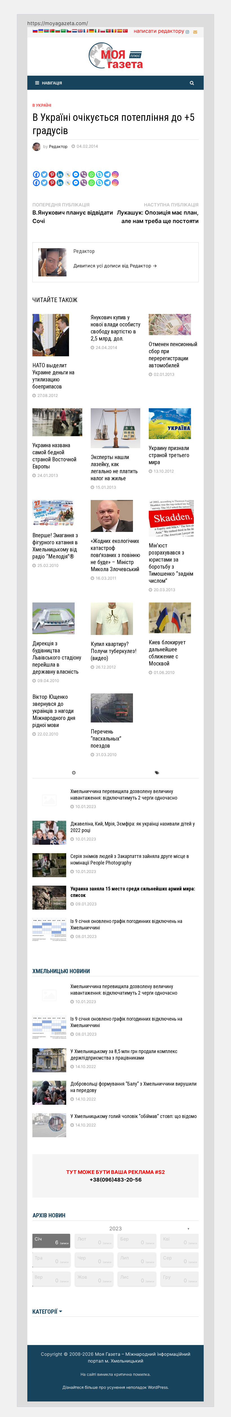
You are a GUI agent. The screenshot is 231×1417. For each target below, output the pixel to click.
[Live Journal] (68, 170)
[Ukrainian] (40, 31)
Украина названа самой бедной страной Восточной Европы (54, 456)
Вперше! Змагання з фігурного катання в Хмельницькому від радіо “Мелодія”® (55, 546)
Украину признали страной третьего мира (169, 455)
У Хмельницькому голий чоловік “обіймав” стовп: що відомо (133, 1116)
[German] (91, 31)
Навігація (52, 83)
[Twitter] (44, 170)
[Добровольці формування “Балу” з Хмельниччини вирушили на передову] (49, 1085)
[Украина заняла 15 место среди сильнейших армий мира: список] (49, 889)
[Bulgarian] (57, 31)
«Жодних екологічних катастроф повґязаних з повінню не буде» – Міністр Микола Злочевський (115, 555)
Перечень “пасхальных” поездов (106, 738)
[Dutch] (74, 31)
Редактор (58, 146)
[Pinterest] (52, 170)
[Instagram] (188, 31)
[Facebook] (36, 170)
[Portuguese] (108, 31)
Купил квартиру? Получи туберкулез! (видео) (113, 651)
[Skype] (99, 170)
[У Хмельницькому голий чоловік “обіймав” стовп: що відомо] (49, 1117)
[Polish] (102, 31)
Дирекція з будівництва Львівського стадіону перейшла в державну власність (56, 657)
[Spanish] (119, 31)
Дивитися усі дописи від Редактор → (115, 265)
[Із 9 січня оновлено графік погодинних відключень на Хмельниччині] (49, 922)
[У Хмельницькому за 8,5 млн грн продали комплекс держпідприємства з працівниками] (49, 1052)
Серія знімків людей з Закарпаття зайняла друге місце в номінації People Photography (129, 859)
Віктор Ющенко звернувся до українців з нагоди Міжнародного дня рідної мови (53, 710)
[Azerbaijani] (46, 31)
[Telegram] (107, 170)
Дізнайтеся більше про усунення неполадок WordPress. (116, 1387)
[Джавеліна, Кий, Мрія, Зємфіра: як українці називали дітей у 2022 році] (49, 825)
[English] (80, 31)
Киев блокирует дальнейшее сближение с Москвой (167, 653)
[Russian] (34, 31)
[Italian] (96, 31)
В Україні (41, 105)
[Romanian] (113, 31)
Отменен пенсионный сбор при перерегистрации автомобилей (173, 355)
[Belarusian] (51, 31)
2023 (115, 1229)
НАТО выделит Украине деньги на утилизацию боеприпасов (53, 376)
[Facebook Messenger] (75, 170)
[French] (85, 31)
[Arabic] (63, 31)
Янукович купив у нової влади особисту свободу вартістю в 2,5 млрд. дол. (115, 328)
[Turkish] (125, 31)
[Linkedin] (60, 170)
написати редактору (159, 31)
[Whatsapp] (91, 170)
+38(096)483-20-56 (116, 1180)
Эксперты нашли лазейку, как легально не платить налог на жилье (114, 468)
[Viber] (83, 170)
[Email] (195, 31)
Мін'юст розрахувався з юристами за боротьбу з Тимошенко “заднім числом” (171, 563)
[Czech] (68, 31)
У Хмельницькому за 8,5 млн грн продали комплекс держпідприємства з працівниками (123, 1054)
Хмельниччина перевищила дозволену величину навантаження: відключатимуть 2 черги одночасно (123, 794)
